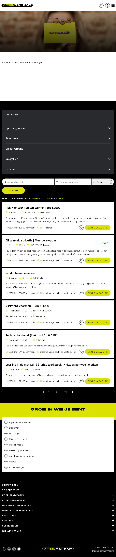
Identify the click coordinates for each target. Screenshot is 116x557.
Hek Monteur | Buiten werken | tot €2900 (33, 208)
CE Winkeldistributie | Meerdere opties (31, 240)
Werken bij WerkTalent (19, 450)
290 (66, 392)
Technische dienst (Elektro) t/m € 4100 (31, 335)
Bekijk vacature (98, 227)
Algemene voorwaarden (20, 422)
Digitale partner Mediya (103, 550)
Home (5, 62)
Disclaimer (14, 427)
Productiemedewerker (20, 273)
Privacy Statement (18, 439)
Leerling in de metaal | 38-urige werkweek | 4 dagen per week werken (52, 364)
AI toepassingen (16, 467)
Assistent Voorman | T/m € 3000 (27, 306)
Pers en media (16, 444)
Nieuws (12, 461)
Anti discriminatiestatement (22, 456)
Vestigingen (14, 433)
